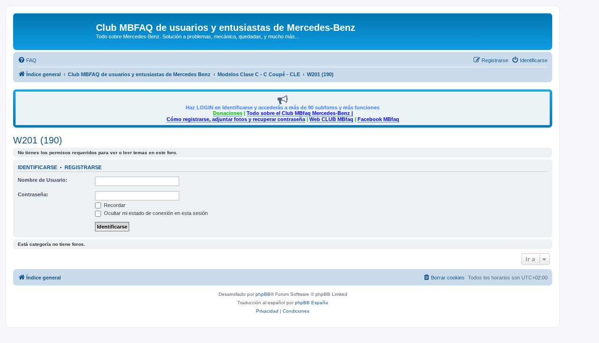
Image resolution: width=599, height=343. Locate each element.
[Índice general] (55, 30)
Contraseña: (33, 194)
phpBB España (311, 302)
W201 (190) (37, 140)
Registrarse (83, 167)
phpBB (263, 294)
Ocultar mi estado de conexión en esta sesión (155, 213)
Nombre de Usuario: (42, 180)
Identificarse (37, 167)
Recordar (113, 205)
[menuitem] (27, 60)
